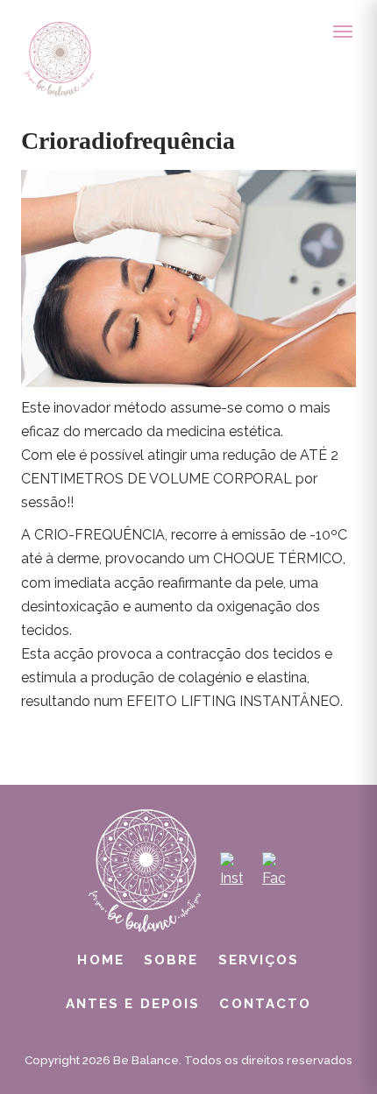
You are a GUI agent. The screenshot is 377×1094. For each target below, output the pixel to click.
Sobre (171, 960)
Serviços (259, 960)
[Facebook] (273, 871)
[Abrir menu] (342, 31)
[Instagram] (231, 871)
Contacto (265, 1004)
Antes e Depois (133, 1004)
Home (100, 960)
